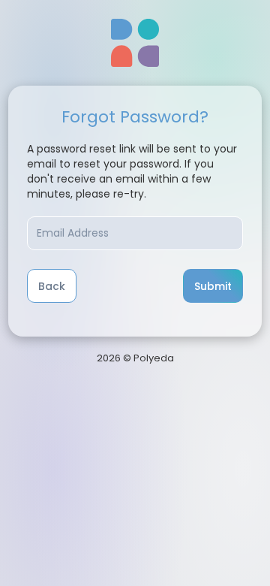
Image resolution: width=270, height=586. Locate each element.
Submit (213, 286)
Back (51, 286)
